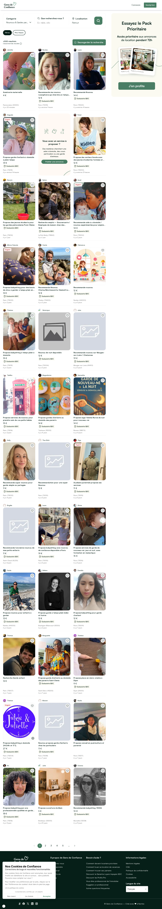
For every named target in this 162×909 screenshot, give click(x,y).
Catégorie (11, 18)
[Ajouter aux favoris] (32, 55)
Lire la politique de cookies (14, 888)
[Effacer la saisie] (64, 22)
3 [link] (51, 845)
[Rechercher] (98, 21)
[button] (3, 906)
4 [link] (57, 845)
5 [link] (63, 845)
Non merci (11, 896)
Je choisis (29, 896)
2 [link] (45, 845)
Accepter (47, 896)
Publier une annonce (54, 162)
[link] (74, 845)
